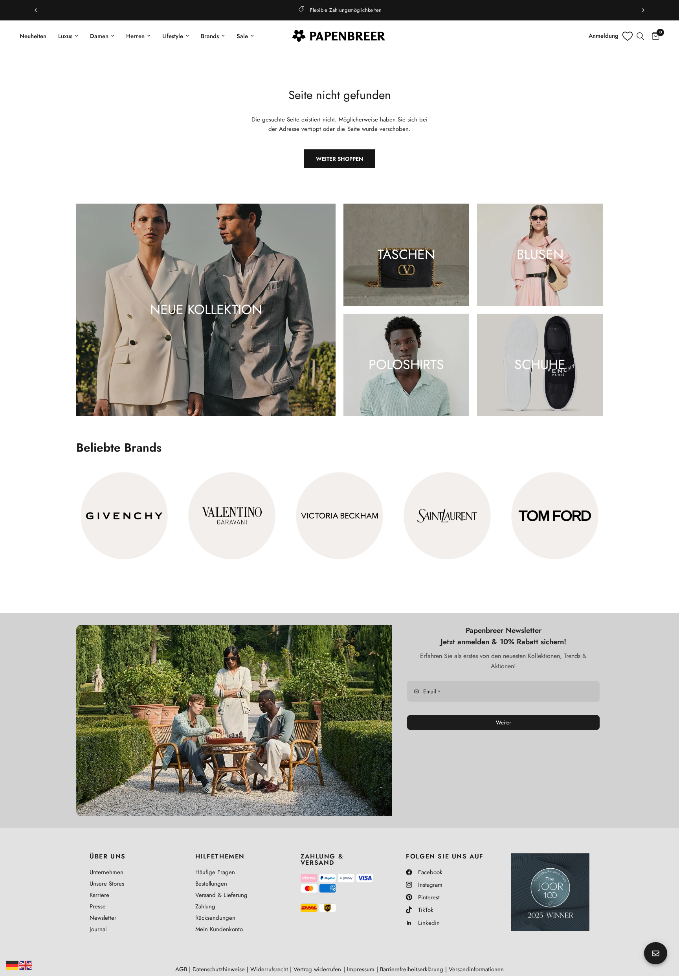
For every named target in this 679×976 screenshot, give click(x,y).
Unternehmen (106, 872)
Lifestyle (172, 36)
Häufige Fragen (215, 872)
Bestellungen (211, 883)
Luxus (65, 36)
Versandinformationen (476, 969)
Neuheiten (33, 36)
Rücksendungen (215, 918)
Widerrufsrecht (269, 969)
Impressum (360, 969)
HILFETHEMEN (220, 856)
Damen (99, 36)
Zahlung (205, 906)
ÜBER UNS (108, 856)
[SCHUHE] (540, 365)
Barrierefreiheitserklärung (411, 969)
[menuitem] (36, 36)
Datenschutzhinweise (219, 969)
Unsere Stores (107, 883)
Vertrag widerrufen (317, 969)
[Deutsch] (12, 964)
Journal (98, 929)
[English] (26, 964)
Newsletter (103, 918)
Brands (210, 36)
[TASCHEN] (406, 255)
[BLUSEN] (540, 255)
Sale (242, 36)
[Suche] (640, 36)
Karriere (99, 895)
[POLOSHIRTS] (406, 365)
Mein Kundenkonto (219, 929)
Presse (98, 906)
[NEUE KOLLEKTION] (206, 310)
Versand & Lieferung (221, 895)
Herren (135, 36)
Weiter (503, 722)
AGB (181, 969)
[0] (653, 36)
